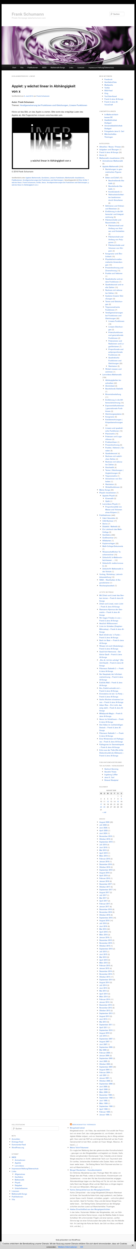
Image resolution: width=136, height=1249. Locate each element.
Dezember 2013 (105, 1005)
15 (118, 801)
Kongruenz (109, 416)
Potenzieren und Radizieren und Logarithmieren (116, 344)
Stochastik (109, 467)
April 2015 (103, 960)
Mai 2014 (103, 990)
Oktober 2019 (104, 839)
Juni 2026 (103, 827)
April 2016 (103, 931)
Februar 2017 (104, 903)
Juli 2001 (103, 1075)
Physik (17, 1182)
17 (101, 804)
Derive (105, 523)
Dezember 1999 (105, 1095)
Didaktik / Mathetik (110, 526)
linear (44, 182)
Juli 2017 (103, 895)
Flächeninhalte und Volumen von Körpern (116, 248)
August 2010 (104, 1033)
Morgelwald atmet (77, 1127)
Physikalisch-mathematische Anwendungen (114, 262)
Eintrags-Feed (17, 1141)
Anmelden (16, 1139)
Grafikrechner (108, 537)
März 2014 (103, 996)
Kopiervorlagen (108, 543)
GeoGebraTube (110, 82)
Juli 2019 (103, 844)
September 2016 (105, 917)
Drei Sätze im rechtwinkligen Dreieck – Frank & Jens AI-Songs (111, 727)
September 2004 (105, 1067)
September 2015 (105, 948)
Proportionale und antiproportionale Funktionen (115, 352)
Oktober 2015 (104, 945)
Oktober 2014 (104, 976)
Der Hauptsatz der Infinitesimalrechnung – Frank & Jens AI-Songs (111, 677)
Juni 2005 (103, 1061)
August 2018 (104, 872)
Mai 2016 (103, 929)
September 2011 (105, 1024)
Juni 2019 (103, 847)
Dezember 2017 (105, 884)
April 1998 (103, 1109)
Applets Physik (108, 495)
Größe (38, 182)
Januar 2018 (104, 881)
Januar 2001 (104, 1078)
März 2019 (103, 855)
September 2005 (105, 1058)
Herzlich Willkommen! (108, 623)
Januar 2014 (104, 1002)
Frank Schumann (28, 14)
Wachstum (112, 366)
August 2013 (104, 1016)
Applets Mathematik (33, 177)
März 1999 (103, 1103)
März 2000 (103, 1092)
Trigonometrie (111, 476)
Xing (106, 93)
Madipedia (108, 85)
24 (101, 807)
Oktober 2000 (104, 1080)
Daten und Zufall (112, 177)
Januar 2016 (104, 937)
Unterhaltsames (21, 1188)
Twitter (107, 87)
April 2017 (103, 900)
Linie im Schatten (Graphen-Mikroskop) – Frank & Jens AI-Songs (111, 629)
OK (81, 1246)
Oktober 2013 (104, 1010)
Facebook (108, 79)
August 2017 (104, 892)
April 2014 (103, 993)
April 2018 (103, 875)
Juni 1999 (103, 1100)
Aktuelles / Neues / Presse (110, 146)
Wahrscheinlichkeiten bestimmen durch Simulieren (116, 197)
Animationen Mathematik (112, 161)
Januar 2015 (104, 968)
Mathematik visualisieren (74, 177)
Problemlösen (111, 442)
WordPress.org (18, 1147)
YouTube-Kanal (110, 96)
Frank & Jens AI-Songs (113, 99)
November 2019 (105, 836)
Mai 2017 (103, 898)
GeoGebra (45, 177)
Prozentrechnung (112, 445)
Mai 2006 (103, 1050)
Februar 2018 (104, 878)
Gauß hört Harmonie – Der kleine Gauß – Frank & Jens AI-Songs (110, 654)
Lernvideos (19, 1165)
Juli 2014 (103, 985)
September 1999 (105, 1097)
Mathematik (19, 1179)
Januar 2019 (104, 861)
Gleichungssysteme (113, 414)
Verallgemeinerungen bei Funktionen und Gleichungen (43, 180)
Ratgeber (18, 1185)
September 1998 (105, 1106)
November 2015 (105, 943)
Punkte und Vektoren (113, 273)
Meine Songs (104, 490)
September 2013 (105, 1013)
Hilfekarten (106, 540)
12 (108, 801)
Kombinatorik (114, 191)
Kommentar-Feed (19, 1144)
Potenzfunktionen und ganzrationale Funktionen (115, 335)
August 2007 (104, 1041)
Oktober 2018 (104, 867)
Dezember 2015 (105, 940)
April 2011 (103, 1027)
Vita (21, 67)
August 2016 (104, 920)
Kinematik (109, 498)
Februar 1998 (104, 1112)
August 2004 (104, 1069)
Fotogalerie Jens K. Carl (114, 131)
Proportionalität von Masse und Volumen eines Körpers (113, 509)
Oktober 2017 (104, 886)
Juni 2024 (103, 833)
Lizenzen (80, 67)
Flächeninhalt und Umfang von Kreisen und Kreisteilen (116, 228)
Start (14, 67)
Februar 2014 (104, 999)
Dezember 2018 (105, 864)
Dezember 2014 (105, 971)
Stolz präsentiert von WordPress (68, 1240)
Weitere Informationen (67, 1246)
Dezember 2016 (105, 909)
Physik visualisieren (107, 492)
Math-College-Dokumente (112, 546)
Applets (18, 1163)
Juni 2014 (103, 988)
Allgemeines (20, 1174)
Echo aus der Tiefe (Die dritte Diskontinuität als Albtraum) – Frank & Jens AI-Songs (111, 753)
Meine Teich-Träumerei (79, 1147)
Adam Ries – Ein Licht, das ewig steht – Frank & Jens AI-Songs (111, 708)
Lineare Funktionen (57, 177)
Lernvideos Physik (110, 504)
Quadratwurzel (111, 453)
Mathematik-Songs (58, 67)
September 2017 (105, 889)
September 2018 (105, 870)
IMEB (44, 67)
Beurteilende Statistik (114, 388)
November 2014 (105, 974)
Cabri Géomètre (108, 518)
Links (71, 67)
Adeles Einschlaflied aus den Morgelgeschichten (90, 1209)
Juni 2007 (103, 1044)
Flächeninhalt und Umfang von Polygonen (115, 239)
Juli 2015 (103, 951)
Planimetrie (110, 433)
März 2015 (103, 962)
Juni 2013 (103, 1019)
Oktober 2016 (104, 915)
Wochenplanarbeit (106, 585)
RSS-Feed (108, 90)
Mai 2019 (103, 850)
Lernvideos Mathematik (112, 374)
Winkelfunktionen (112, 487)
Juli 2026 (103, 825)
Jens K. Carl (109, 777)
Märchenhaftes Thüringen (84, 1125)
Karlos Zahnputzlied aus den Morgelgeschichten (90, 1189)
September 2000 (105, 1083)
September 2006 (105, 1047)
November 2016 (105, 912)
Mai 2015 (103, 957)
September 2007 (105, 1038)
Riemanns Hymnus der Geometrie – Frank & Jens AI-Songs (110, 612)
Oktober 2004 (104, 1064)
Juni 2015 (103, 954)
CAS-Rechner (107, 521)
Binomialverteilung (113, 394)
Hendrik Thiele (110, 771)
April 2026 (103, 830)
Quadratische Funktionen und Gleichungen (114, 360)
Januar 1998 (104, 1114)
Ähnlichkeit (110, 386)
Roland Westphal (111, 780)
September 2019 (105, 841)
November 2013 (105, 1007)
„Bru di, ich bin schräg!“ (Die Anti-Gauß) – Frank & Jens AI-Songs (111, 663)
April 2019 (103, 853)
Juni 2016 (103, 926)
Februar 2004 (104, 1072)
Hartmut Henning (111, 769)
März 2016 (103, 934)
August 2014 (104, 982)
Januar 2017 (104, 906)
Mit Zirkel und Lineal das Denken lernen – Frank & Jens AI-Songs (111, 598)
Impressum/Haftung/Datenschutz (101, 67)
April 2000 (103, 1089)
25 (104, 807)
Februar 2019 (104, 858)
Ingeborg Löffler (111, 774)
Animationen (20, 1160)
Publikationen (32, 67)
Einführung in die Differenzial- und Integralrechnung (114, 214)
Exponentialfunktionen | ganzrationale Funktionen (114, 408)
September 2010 (105, 1030)
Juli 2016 (103, 923)
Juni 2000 (103, 1086)
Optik (107, 501)
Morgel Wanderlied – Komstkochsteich (86, 1170)
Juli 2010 (103, 1035)
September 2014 (105, 979)
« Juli (104, 812)
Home (101, 155)
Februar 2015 (104, 965)
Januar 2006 (104, 1055)
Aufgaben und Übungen (109, 149)
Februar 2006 (104, 1052)
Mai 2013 (103, 1022)
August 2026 (104, 822)
